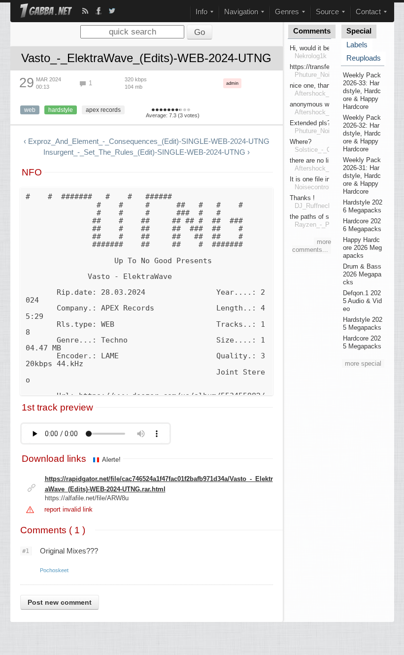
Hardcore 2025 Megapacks (362, 342)
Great (177, 110)
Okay (165, 110)
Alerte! (111, 459)
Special (358, 31)
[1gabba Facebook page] (98, 11)
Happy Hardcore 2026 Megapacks (362, 247)
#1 (25, 551)
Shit (153, 110)
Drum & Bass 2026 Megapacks (362, 274)
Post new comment (60, 602)
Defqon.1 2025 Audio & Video (362, 300)
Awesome (185, 110)
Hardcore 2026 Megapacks (362, 225)
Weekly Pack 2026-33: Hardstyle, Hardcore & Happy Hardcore (362, 90)
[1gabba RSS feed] (85, 11)
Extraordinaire (189, 110)
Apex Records (103, 109)
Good (169, 110)
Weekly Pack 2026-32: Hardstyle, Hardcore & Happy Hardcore (362, 133)
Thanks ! (302, 198)
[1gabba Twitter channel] (112, 11)
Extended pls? (310, 123)
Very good (173, 110)
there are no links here (321, 160)
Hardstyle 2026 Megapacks (362, 206)
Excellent (179, 110)
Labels (357, 45)
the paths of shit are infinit (327, 216)
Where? (300, 141)
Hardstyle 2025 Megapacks (362, 323)
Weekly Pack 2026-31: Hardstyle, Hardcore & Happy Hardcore (362, 175)
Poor (161, 110)
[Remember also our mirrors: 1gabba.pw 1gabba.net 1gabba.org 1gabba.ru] (46, 11)
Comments (312, 31)
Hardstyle (60, 109)
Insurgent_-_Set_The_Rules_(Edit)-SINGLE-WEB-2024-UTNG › (146, 152)
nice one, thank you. (319, 85)
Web (29, 109)
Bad (157, 110)
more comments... (311, 245)
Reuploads (363, 58)
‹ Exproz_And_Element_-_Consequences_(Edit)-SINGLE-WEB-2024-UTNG (146, 141)
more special (363, 363)
